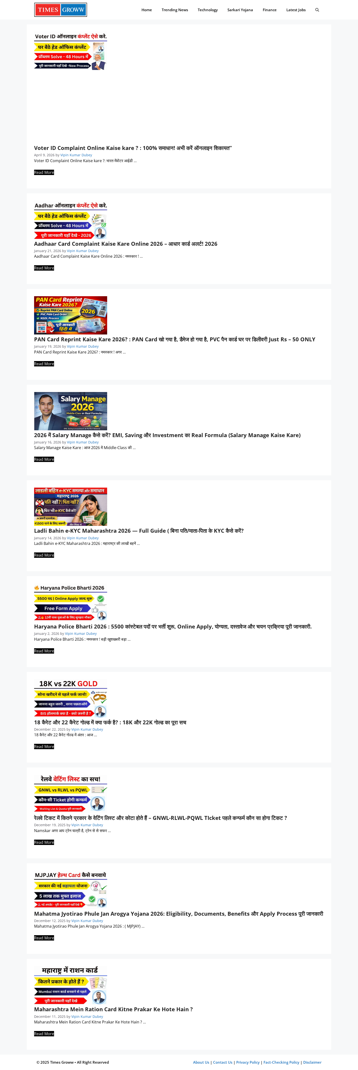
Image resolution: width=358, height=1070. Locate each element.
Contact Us (222, 1062)
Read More (44, 172)
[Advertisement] (179, 108)
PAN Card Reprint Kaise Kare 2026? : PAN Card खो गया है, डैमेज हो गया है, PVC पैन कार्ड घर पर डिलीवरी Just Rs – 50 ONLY (174, 339)
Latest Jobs (296, 9)
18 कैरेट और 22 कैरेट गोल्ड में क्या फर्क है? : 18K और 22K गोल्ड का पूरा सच (110, 722)
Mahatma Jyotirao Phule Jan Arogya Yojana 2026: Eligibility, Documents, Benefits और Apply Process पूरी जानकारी (178, 913)
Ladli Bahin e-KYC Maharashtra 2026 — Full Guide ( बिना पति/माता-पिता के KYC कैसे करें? (139, 530)
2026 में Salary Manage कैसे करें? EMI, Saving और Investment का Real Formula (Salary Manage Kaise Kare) (167, 435)
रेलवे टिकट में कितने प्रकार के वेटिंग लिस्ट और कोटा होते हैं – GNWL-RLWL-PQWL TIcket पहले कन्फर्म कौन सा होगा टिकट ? (160, 817)
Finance (270, 9)
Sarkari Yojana (240, 9)
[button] (317, 10)
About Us (201, 1062)
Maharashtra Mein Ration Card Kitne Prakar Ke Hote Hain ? (113, 1009)
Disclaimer (312, 1062)
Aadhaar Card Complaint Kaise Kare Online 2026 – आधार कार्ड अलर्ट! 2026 (125, 243)
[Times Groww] (60, 10)
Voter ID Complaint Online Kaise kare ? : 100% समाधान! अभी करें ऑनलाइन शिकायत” (133, 147)
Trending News (175, 9)
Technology (208, 9)
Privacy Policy (248, 1062)
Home (146, 9)
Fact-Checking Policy (281, 1062)
